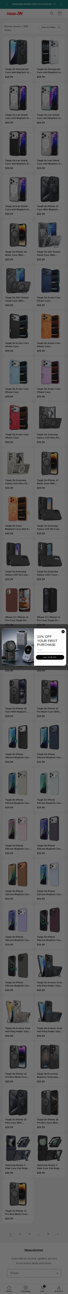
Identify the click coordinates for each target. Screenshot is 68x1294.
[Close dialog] (63, 631)
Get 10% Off (50, 657)
